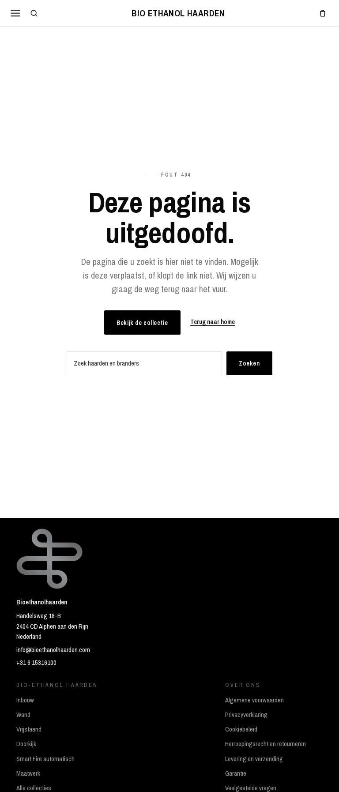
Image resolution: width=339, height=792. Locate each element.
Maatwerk (28, 773)
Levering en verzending (254, 758)
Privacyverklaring (246, 714)
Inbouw (25, 700)
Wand (23, 714)
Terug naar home (212, 321)
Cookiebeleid (241, 729)
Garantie (235, 773)
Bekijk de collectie (142, 322)
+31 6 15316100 (36, 662)
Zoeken (249, 363)
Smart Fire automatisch (45, 758)
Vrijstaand (28, 729)
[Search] (34, 13)
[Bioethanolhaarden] (178, 13)
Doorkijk (26, 743)
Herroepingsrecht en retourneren (265, 743)
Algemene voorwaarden (254, 700)
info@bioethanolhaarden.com (53, 649)
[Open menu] (15, 13)
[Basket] (322, 13)
